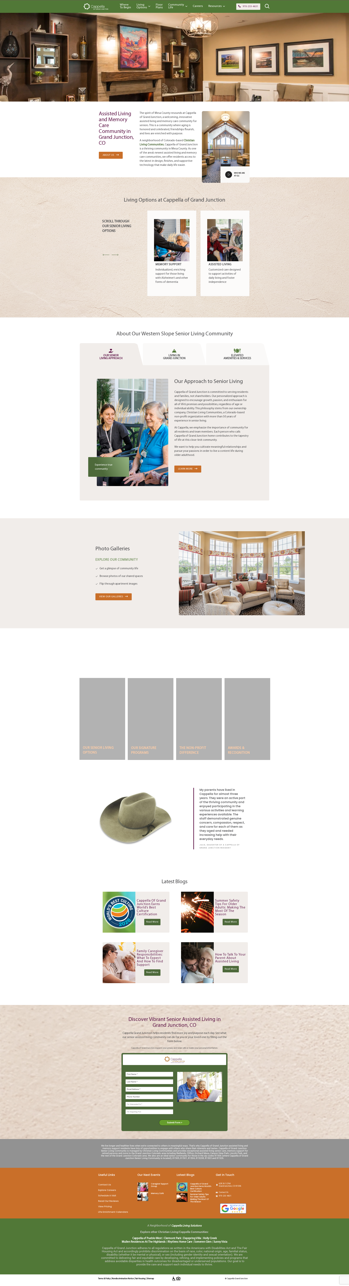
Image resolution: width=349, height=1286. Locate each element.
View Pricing (105, 1206)
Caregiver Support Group (159, 1185)
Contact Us (104, 1184)
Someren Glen (202, 1241)
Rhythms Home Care (180, 1241)
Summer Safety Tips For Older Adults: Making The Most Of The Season (199, 1198)
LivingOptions (141, 6)
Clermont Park (172, 1238)
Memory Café (157, 1193)
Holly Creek (210, 1238)
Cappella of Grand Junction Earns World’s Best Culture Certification (200, 1187)
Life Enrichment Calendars (113, 1212)
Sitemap (150, 1279)
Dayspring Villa (192, 1238)
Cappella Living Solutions (186, 1225)
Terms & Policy (104, 1279)
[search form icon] (267, 8)
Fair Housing (140, 1279)
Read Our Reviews (108, 1201)
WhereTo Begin (125, 6)
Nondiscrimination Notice (123, 1279)
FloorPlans (159, 6)
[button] (248, 6)
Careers (198, 6)
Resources (215, 6)
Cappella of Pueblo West (147, 1238)
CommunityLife (176, 6)
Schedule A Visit (107, 1195)
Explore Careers (107, 1190)
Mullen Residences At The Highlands (144, 1241)
